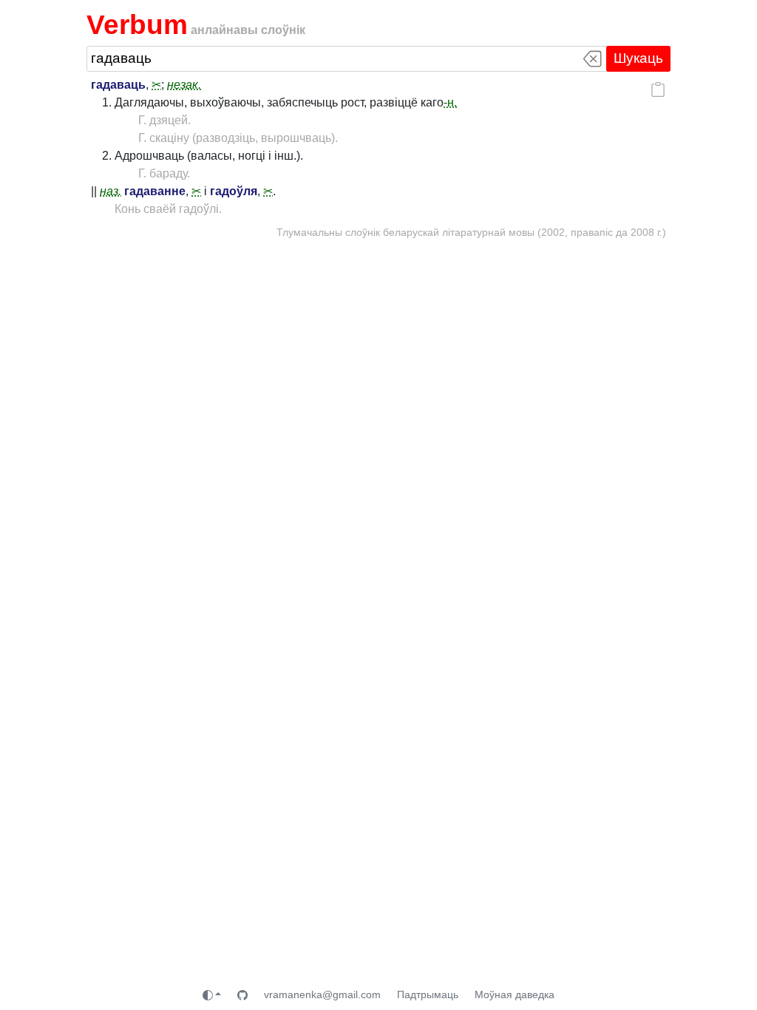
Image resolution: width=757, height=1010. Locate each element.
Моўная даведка (514, 994)
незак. (184, 84)
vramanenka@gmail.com (322, 994)
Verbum (137, 24)
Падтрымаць (427, 994)
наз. (110, 191)
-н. (450, 102)
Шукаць (638, 58)
